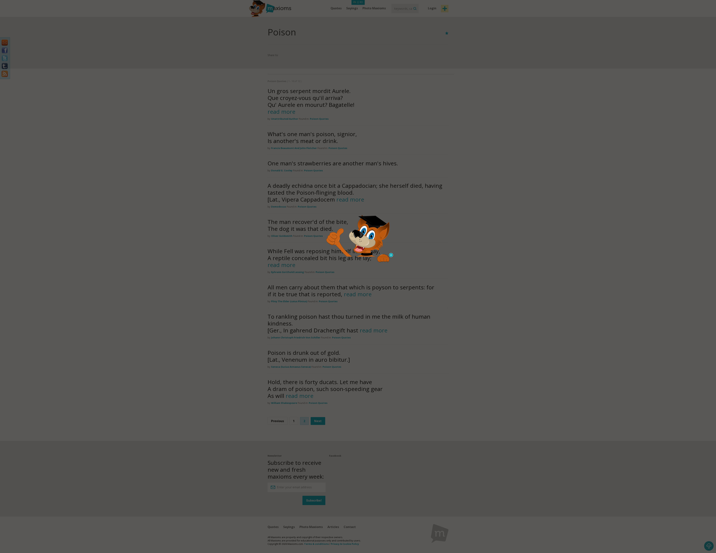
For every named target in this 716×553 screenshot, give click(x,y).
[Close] (391, 255)
